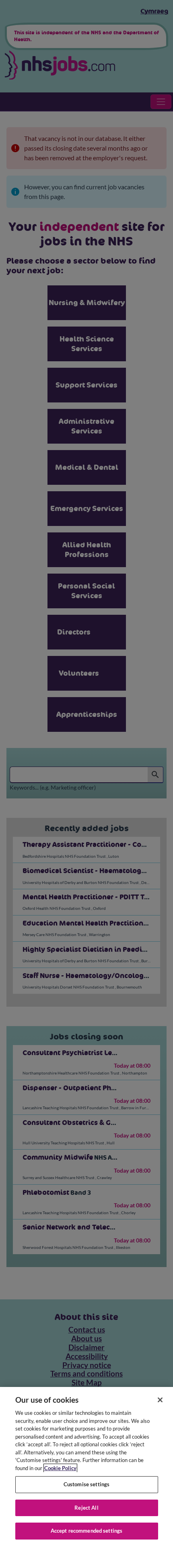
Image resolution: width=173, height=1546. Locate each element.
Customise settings (86, 1484)
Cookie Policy (60, 1468)
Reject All (86, 1507)
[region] (86, 1466)
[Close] (160, 1400)
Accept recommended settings (87, 1530)
